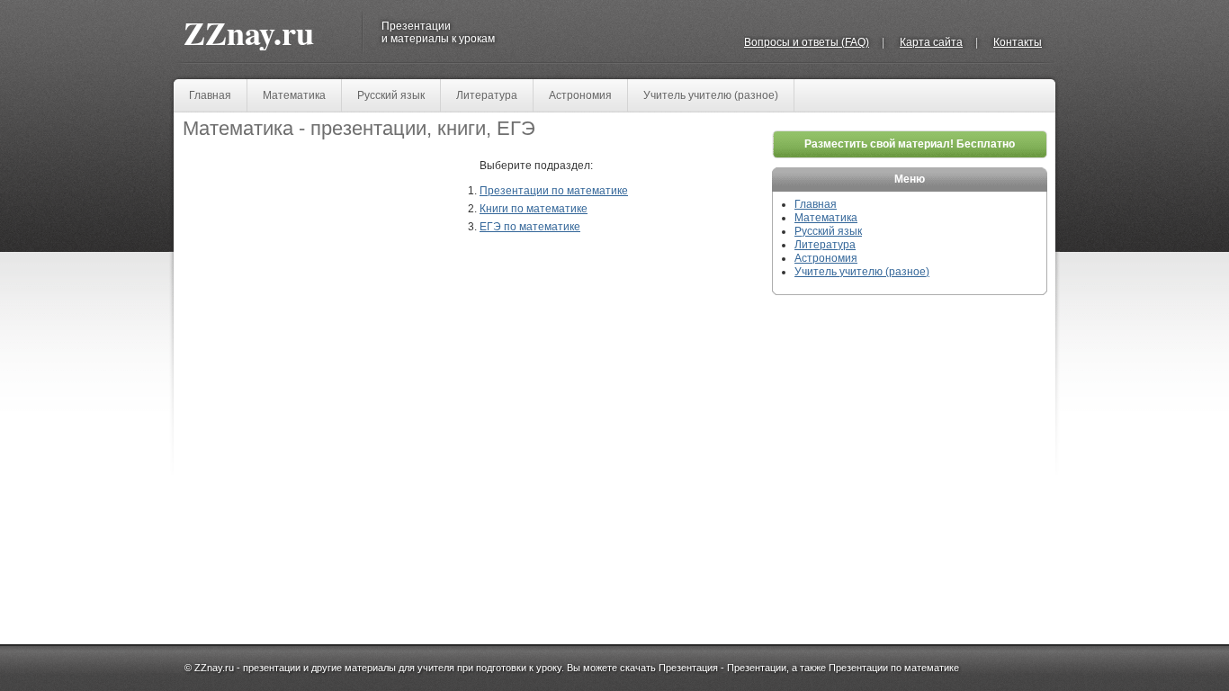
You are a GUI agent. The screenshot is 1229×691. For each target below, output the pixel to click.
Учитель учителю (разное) (710, 95)
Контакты (1017, 42)
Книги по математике (534, 208)
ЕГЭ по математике (530, 226)
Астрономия (580, 95)
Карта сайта (931, 42)
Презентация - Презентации (722, 667)
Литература (486, 95)
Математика (294, 95)
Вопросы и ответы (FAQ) (806, 42)
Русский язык (391, 95)
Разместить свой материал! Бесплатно (909, 144)
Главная (210, 95)
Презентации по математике (554, 190)
